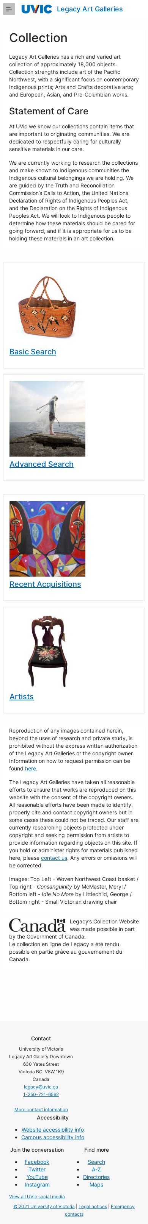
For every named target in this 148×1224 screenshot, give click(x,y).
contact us (54, 857)
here (30, 768)
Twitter (37, 1169)
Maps (96, 1184)
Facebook (37, 1162)
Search (96, 1162)
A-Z (96, 1169)
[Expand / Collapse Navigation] (9, 9)
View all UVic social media (37, 1196)
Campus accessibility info (52, 1137)
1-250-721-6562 (41, 1094)
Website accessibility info (53, 1129)
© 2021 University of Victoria (44, 1206)
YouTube (37, 1177)
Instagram (37, 1184)
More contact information (41, 1109)
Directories (96, 1177)
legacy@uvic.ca (41, 1087)
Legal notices (93, 1206)
